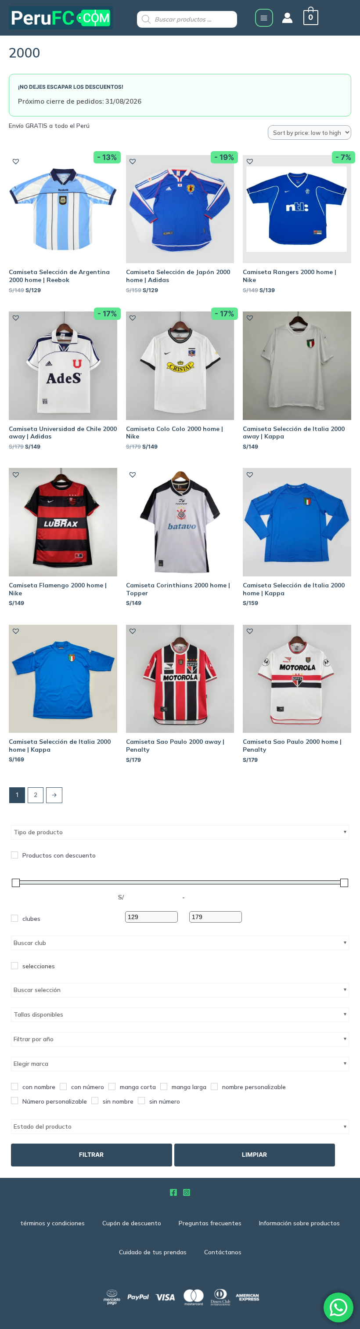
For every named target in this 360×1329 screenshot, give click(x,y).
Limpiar (254, 1154)
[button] (15, 161)
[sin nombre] (94, 1100)
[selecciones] (14, 965)
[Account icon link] (287, 17)
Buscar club (30, 943)
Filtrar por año (34, 1039)
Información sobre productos (299, 1223)
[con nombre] (14, 1086)
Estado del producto (43, 1126)
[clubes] (14, 918)
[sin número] (141, 1100)
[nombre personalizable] (214, 1086)
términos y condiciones (52, 1223)
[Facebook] (173, 1192)
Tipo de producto (38, 832)
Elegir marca (31, 1064)
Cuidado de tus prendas (153, 1252)
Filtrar (91, 1154)
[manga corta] (111, 1086)
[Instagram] (187, 1192)
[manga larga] (163, 1086)
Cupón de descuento (131, 1223)
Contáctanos (222, 1252)
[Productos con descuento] (14, 854)
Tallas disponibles (38, 1014)
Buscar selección (37, 990)
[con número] (63, 1086)
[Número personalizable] (14, 1100)
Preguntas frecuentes (210, 1223)
